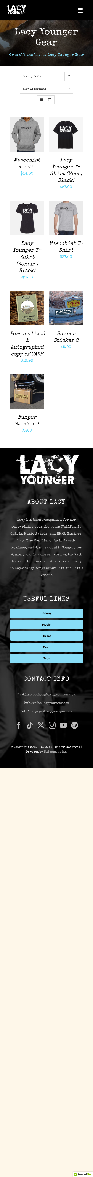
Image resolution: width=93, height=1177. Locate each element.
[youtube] (63, 725)
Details (20, 137)
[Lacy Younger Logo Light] (16, 6)
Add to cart (23, 133)
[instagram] (52, 725)
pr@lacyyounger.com (55, 711)
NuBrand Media (55, 751)
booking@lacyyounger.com (54, 694)
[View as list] (50, 100)
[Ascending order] (68, 76)
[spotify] (74, 725)
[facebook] (18, 725)
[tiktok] (29, 725)
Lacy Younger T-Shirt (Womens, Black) (27, 257)
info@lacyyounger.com (50, 703)
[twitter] (40, 725)
